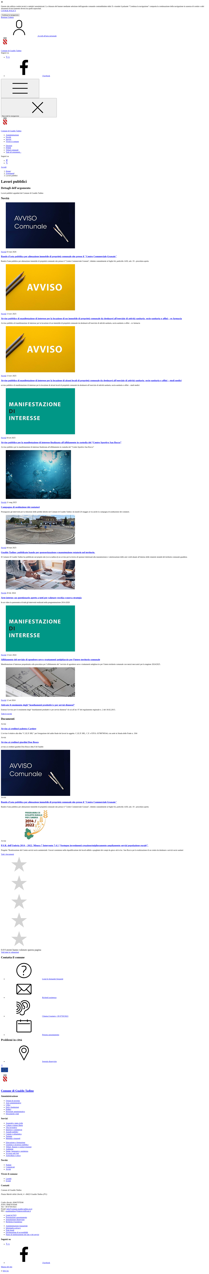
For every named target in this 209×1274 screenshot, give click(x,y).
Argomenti (10, 173)
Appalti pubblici (12, 1132)
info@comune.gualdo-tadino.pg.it (19, 1209)
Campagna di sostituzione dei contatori (20, 507)
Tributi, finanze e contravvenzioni (18, 1147)
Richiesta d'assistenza (14, 1222)
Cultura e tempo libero (14, 1125)
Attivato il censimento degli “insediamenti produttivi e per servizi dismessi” (38, 705)
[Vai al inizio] (2, 1066)
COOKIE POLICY (8, 11)
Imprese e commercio (14, 1130)
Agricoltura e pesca (13, 1156)
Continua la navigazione (10, 15)
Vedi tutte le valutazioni (10, 952)
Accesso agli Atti (12, 1153)
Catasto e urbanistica (14, 1134)
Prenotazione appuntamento (16, 1217)
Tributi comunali (12, 150)
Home (8, 171)
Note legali (10, 1230)
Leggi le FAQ (11, 1215)
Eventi (8, 1181)
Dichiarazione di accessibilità (17, 1232)
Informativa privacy (13, 1228)
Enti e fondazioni (12, 1107)
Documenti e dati (12, 1114)
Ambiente (9, 1149)
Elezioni (9, 146)
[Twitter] (7, 163)
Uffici (8, 1105)
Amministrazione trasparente (17, 1226)
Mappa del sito (6, 1267)
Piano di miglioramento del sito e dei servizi (22, 1235)
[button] (12, 135)
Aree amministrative (13, 1103)
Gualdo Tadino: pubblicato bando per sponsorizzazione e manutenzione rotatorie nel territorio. (48, 552)
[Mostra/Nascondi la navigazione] (20, 88)
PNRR (8, 148)
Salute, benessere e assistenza (17, 1151)
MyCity (6, 1271)
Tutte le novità (6, 714)
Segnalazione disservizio (15, 1220)
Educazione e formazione (15, 1142)
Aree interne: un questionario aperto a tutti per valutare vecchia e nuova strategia (41, 597)
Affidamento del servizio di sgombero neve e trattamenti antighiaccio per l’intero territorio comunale (50, 659)
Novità (3, 252)
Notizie (8, 1165)
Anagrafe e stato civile (14, 1123)
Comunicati (10, 1167)
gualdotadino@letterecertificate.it (18, 1211)
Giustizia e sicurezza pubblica (17, 1145)
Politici (8, 1109)
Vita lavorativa (11, 1127)
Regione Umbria (7, 17)
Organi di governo (13, 1101)
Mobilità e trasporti (13, 1138)
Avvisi (8, 1169)
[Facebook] (7, 161)
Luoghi (8, 1179)
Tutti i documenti (7, 854)
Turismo (9, 1136)
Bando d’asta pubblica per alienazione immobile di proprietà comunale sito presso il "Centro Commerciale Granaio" (59, 256)
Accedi (3, 167)
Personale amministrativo (15, 1112)
